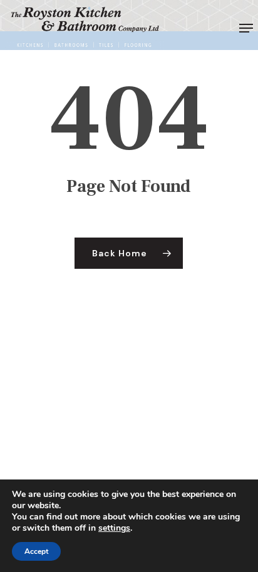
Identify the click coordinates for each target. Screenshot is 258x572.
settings (114, 528)
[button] (246, 28)
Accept (36, 551)
